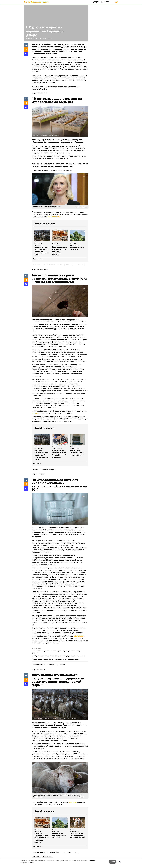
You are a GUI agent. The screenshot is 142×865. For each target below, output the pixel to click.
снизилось (36, 413)
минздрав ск (52, 664)
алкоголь (35, 469)
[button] (60, 121)
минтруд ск (36, 856)
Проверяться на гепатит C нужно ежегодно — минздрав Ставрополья (55, 659)
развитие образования (55, 265)
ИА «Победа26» (54, 217)
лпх (76, 852)
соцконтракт (67, 852)
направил (72, 802)
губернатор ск (79, 265)
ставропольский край (39, 265)
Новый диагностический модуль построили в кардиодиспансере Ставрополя (58, 656)
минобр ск (68, 265)
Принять (112, 861)
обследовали (79, 636)
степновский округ (54, 852)
